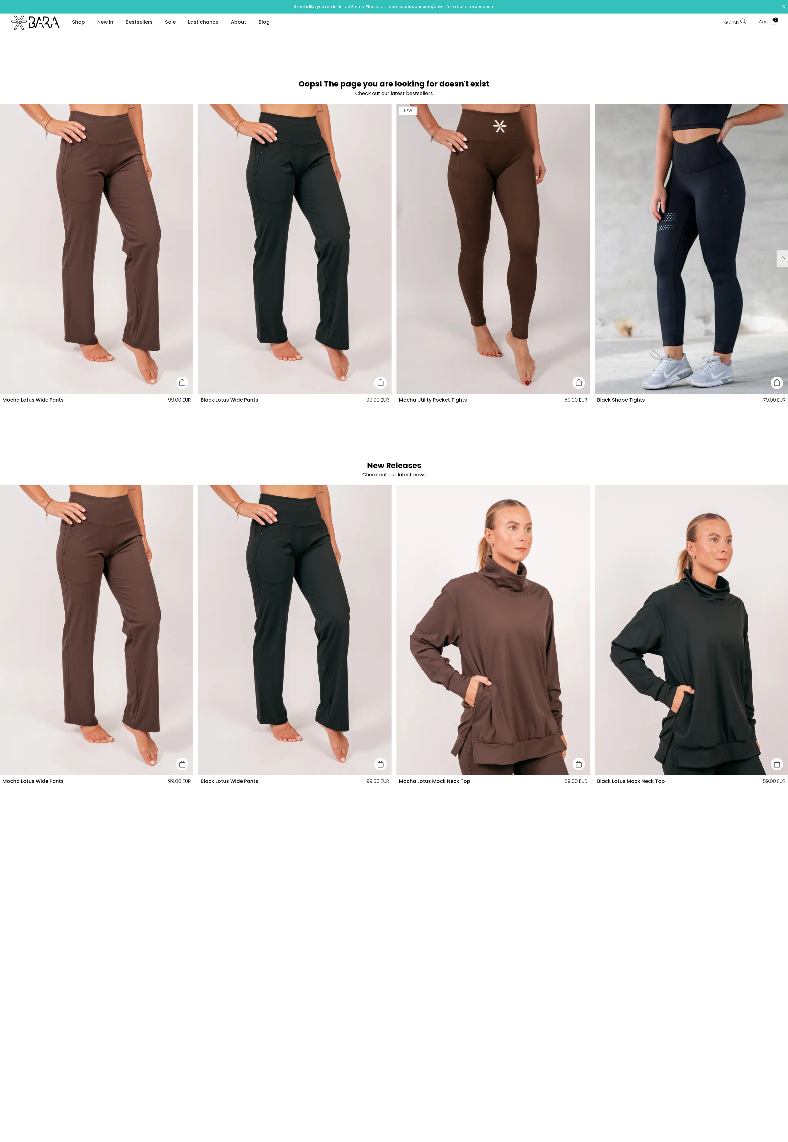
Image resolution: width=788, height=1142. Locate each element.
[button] (394, 7)
